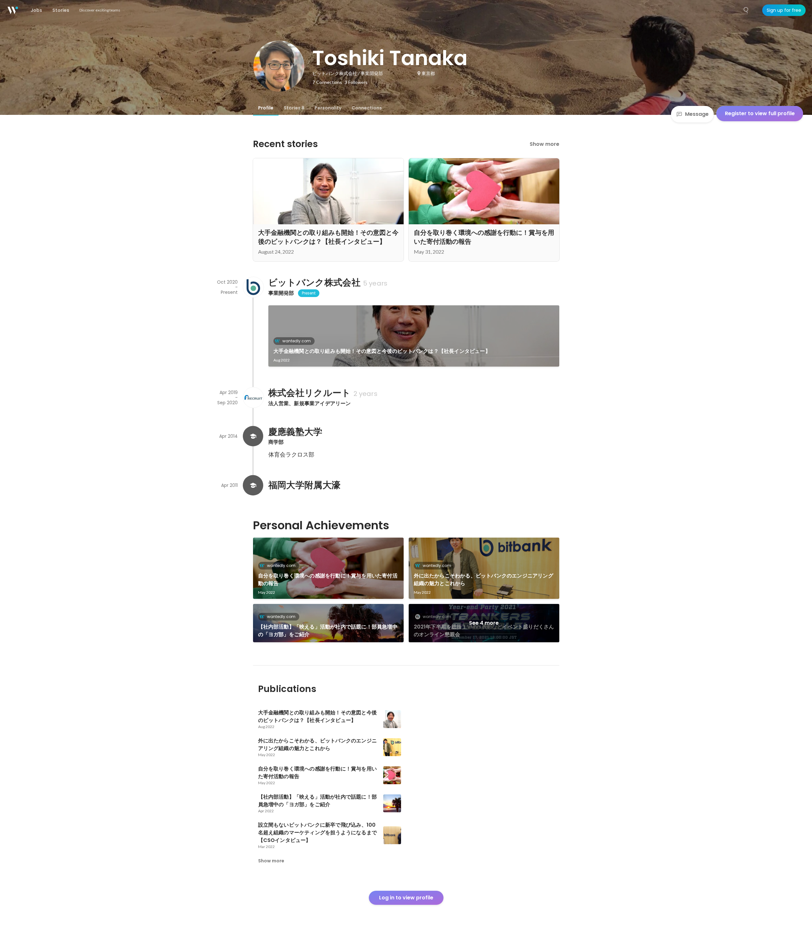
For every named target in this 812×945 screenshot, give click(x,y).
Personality (328, 108)
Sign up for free (784, 10)
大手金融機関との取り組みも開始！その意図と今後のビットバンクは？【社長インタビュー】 (381, 351)
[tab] (266, 107)
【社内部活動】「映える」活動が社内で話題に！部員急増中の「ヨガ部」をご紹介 (328, 630)
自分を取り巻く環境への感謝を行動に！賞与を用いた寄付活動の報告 (328, 579)
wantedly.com (296, 341)
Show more (544, 144)
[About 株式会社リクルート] (253, 397)
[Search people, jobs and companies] (746, 10)
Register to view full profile (760, 113)
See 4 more (484, 623)
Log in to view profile (406, 897)
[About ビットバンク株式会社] (253, 287)
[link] (413, 336)
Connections (367, 108)
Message (697, 114)
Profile (265, 108)
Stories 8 (294, 108)
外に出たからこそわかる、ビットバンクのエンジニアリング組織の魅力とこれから (483, 579)
